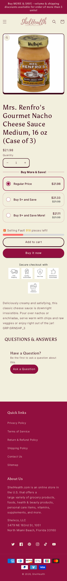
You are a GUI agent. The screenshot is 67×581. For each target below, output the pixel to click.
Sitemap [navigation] (12, 464)
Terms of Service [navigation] (18, 431)
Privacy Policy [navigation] (16, 422)
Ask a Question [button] (24, 369)
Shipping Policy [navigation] (17, 448)
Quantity (8, 155)
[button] (5, 22)
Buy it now (33, 253)
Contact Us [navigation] (14, 456)
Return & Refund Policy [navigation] (22, 439)
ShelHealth (38, 574)
